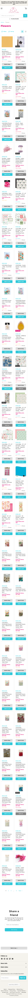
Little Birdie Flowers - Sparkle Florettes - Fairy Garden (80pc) (21, 302)
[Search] (25, 15)
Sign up (22, 977)
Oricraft (17, 55)
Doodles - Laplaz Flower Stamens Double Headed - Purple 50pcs (20, 160)
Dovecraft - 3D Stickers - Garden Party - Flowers (20, 517)
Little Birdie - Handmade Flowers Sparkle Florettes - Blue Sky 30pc (20, 800)
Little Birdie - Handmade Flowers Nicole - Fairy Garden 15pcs (20, 625)
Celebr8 (3, 521)
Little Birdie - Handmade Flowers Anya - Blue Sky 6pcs (21, 589)
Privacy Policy (13, 990)
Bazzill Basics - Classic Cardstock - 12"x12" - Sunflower (7, 53)
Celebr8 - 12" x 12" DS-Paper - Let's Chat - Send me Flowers (6, 518)
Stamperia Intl (18, 127)
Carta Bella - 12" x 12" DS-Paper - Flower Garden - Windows (21, 195)
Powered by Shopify (14, 995)
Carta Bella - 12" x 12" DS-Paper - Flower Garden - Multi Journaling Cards (7, 446)
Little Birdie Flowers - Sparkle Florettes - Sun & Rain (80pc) (7, 125)
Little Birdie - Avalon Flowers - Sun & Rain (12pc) (21, 267)
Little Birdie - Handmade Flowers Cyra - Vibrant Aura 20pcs (7, 625)
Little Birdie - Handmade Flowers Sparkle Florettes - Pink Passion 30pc (7, 800)
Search (5, 989)
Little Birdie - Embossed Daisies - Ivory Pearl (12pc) (7, 337)
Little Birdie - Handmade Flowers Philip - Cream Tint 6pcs (7, 590)
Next (20, 890)
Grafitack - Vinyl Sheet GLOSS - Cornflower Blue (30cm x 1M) (20, 483)
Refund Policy (20, 989)
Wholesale (24, 992)
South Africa (13, 984)
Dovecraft (18, 520)
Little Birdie (4, 89)
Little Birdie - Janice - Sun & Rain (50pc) (7, 87)
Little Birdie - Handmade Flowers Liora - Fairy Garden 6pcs (20, 555)
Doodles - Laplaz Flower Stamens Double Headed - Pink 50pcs (6, 160)
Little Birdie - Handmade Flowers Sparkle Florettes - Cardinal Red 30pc (20, 765)
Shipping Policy (11, 989)
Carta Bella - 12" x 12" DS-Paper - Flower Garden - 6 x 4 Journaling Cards (7, 231)
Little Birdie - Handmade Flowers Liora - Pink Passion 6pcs (7, 555)
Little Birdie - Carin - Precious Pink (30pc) (7, 194)
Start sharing (14, 929)
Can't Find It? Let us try (15, 992)
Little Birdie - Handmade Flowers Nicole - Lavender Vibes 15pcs (7, 660)
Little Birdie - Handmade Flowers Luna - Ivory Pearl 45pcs (7, 870)
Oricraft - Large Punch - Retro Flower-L (19, 53)
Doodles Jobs (5, 992)
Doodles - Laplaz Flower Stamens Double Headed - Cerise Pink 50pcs (20, 870)
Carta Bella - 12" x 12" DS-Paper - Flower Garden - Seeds (21, 409)
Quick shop (7, 64)
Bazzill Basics (4, 55)
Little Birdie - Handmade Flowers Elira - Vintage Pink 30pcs (20, 730)
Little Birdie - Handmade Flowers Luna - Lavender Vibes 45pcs (20, 835)
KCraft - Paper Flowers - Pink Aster (7, 481)
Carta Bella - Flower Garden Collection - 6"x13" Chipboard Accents (7, 410)
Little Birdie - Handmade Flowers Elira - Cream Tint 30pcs (7, 765)
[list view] (25, 31)
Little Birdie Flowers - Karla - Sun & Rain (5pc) (7, 267)
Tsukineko (18, 339)
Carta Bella (18, 92)
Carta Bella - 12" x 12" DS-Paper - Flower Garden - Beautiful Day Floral (21, 446)
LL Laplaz (4, 164)
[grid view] (22, 31)
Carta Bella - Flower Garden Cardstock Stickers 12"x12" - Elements (20, 373)
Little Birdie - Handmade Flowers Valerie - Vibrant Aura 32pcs (7, 695)
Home (2, 22)
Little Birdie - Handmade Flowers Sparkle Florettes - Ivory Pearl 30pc (7, 835)
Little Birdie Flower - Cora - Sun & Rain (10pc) (7, 302)
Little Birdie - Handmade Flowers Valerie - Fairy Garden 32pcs (7, 730)
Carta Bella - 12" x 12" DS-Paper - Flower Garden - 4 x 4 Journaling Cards (21, 231)
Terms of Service (4, 990)
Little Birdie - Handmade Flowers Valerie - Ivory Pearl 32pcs (20, 695)
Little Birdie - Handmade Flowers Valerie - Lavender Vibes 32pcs (20, 660)
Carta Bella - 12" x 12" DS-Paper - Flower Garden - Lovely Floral (21, 89)
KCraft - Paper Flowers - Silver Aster (19, 125)
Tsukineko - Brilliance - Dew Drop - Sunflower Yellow (21, 337)
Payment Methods (21, 990)
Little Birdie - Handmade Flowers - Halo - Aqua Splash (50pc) (7, 373)
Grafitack (17, 486)
